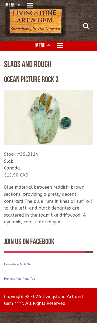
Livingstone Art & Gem (18, 264)
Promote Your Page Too (19, 278)
